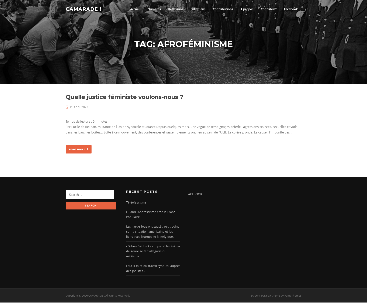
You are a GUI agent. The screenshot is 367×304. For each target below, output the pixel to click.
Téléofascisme (136, 202)
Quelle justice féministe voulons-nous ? (124, 96)
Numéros (154, 9)
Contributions (223, 9)
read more (77, 149)
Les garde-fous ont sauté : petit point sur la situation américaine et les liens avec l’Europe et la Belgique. (152, 231)
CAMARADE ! (83, 9)
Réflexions (175, 9)
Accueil (135, 9)
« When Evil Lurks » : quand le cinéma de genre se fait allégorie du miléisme (153, 251)
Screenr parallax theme (265, 295)
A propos (247, 9)
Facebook (291, 9)
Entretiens (198, 9)
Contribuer (269, 9)
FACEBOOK (194, 194)
